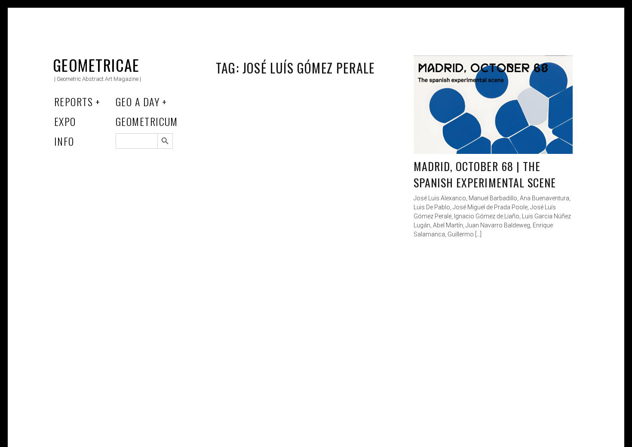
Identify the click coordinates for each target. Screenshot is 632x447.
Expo (65, 121)
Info (64, 141)
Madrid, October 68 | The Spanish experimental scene (485, 174)
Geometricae (96, 64)
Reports (73, 101)
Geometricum (147, 121)
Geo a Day (138, 101)
